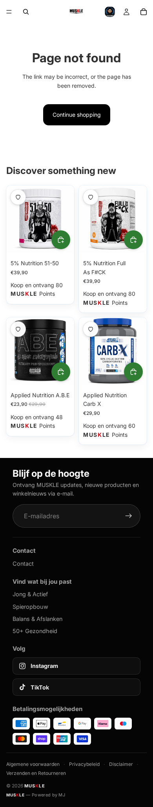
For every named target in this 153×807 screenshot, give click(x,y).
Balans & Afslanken (37, 618)
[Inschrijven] (128, 516)
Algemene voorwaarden (33, 764)
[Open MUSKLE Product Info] (110, 11)
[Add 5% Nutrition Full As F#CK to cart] (133, 239)
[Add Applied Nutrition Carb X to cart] (133, 371)
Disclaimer (121, 764)
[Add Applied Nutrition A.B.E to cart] (60, 371)
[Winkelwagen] (143, 11)
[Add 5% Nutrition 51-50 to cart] (60, 239)
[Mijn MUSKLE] (126, 11)
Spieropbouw (30, 606)
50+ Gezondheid (35, 631)
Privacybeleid (84, 764)
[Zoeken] (26, 11)
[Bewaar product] (18, 197)
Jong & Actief (30, 594)
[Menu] (9, 12)
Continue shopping (77, 114)
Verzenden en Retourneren (36, 773)
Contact (23, 563)
